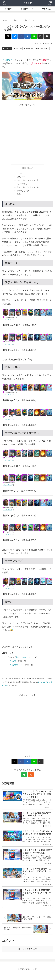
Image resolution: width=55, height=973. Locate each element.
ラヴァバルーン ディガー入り (28, 180)
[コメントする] (47, 36)
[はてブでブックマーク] (27, 36)
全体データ (20, 177)
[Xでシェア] (8, 36)
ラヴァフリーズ (22, 191)
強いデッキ (29, 48)
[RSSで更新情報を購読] (31, 774)
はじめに (20, 173)
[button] (40, 36)
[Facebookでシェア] (21, 36)
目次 (24, 168)
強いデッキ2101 (43, 48)
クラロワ (8, 48)
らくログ (27, 3)
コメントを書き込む (27, 949)
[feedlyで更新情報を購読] (24, 774)
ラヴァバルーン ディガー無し (28, 187)
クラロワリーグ (15, 665)
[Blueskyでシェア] (15, 36)
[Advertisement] (27, 134)
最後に (19, 194)
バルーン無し (21, 184)
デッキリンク (7, 319)
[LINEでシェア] (34, 36)
